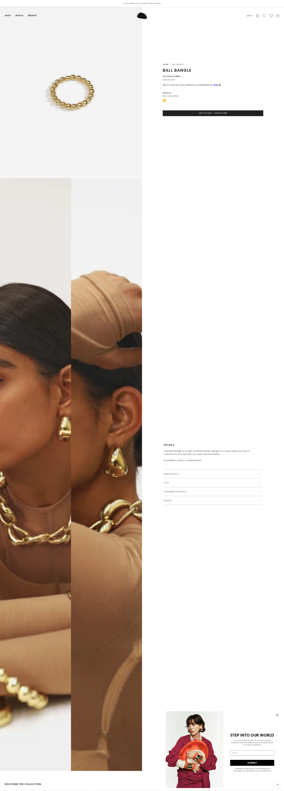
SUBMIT (252, 762)
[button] (8, 16)
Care (166, 482)
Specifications (171, 473)
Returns (168, 500)
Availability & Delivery (175, 491)
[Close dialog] (277, 715)
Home (165, 64)
